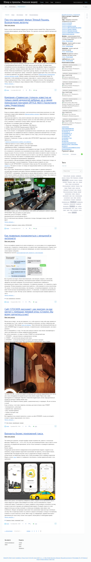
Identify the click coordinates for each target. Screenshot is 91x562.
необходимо (68, 194)
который (71, 190)
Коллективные (12, 6)
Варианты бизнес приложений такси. (24, 433)
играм (70, 184)
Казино (78, 186)
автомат (73, 176)
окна (70, 195)
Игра (66, 184)
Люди (51, 2)
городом (71, 180)
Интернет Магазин (55, 558)
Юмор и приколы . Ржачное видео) (20, 2)
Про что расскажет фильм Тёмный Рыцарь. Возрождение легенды (27, 21)
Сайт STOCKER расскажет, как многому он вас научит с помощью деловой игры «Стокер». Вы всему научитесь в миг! (29, 312)
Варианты (75, 177)
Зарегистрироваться (78, 2)
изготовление (75, 184)
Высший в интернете (66, 558)
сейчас (79, 206)
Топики (42, 2)
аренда (64, 177)
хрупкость (75, 210)
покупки (79, 197)
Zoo (53, 559)
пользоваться (67, 199)
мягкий (79, 192)
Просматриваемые (33, 14)
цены (80, 210)
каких (73, 188)
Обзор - (67, 41)
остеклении (67, 197)
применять (80, 202)
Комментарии (65, 154)
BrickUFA (6, 558)
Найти (86, 6)
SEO (51, 559)
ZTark (10, 558)
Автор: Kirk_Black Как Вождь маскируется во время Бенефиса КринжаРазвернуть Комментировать (70, 104)
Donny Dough (67, 176)
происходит (73, 204)
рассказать (66, 206)
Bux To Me (47, 558)
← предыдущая (8, 531)
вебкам (81, 177)
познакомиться (11, 298)
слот (73, 208)
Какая (66, 188)
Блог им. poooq (10, 25)
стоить (80, 208)
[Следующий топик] (87, 17)
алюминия (78, 176)
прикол (73, 201)
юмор (74, 212)
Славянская (14, 225)
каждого (73, 186)
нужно (73, 194)
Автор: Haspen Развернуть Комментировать (70, 68)
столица (19, 225)
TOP (26, 14)
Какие (70, 188)
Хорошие (7, 14)
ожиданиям (66, 195)
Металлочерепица (68, 192)
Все (6, 6)
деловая (65, 182)
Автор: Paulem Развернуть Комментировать (70, 85)
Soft (38, 558)
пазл (72, 197)
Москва (75, 192)
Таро (71, 210)
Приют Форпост (45, 559)
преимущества (65, 202)
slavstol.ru (7, 166)
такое (64, 210)
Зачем (80, 182)
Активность (58, 2)
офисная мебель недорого (32, 114)
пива (75, 197)
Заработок (67, 23)
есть (77, 182)
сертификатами (67, 208)
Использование (67, 186)
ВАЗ (72, 177)
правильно (78, 199)
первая (28, 531)
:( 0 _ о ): (42, 558)
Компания (66, 190)
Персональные (21, 6)
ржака (72, 205)
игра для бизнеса (26, 325)
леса (75, 190)
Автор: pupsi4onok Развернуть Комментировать (70, 77)
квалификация (16, 423)
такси (68, 210)
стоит (76, 208)
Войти (86, 2)
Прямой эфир (68, 151)
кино (35, 558)
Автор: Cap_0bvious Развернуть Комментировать (70, 114)
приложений (17, 520)
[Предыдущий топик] (87, 14)
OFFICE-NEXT (28, 225)
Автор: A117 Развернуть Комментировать (70, 94)
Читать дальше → (9, 83)
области (78, 194)
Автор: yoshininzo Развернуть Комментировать (71, 122)
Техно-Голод (25, 558)
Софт (13, 558)
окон (73, 195)
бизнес (68, 177)
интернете (18, 298)
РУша (38, 559)
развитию (78, 204)
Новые (12, 14)
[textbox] (72, 171)
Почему (73, 199)
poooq (7, 90)
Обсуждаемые (20, 14)
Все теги (64, 165)
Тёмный (17, 86)
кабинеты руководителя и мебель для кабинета (18, 142)
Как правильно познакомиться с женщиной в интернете (28, 237)
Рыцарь (21, 86)
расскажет (8, 86)
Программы (75, 558)
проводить (66, 204)
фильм (13, 86)
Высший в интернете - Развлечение (71, 14)
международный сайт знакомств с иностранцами (30, 252)
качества (78, 188)
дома (74, 182)
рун (76, 206)
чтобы (69, 212)
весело (65, 179)
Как (81, 186)
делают (80, 180)
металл (79, 190)
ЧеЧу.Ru (31, 558)
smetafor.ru (18, 558)
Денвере (70, 182)
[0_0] (80, 558)
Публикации (73, 154)
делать (76, 180)
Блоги (47, 2)
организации (78, 195)
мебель (23, 225)
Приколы (84, 558)
